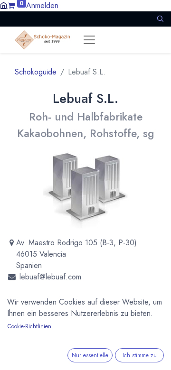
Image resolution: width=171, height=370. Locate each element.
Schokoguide (36, 71)
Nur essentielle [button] (90, 355)
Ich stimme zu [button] (140, 355)
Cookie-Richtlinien (29, 326)
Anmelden (42, 5)
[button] (160, 18)
